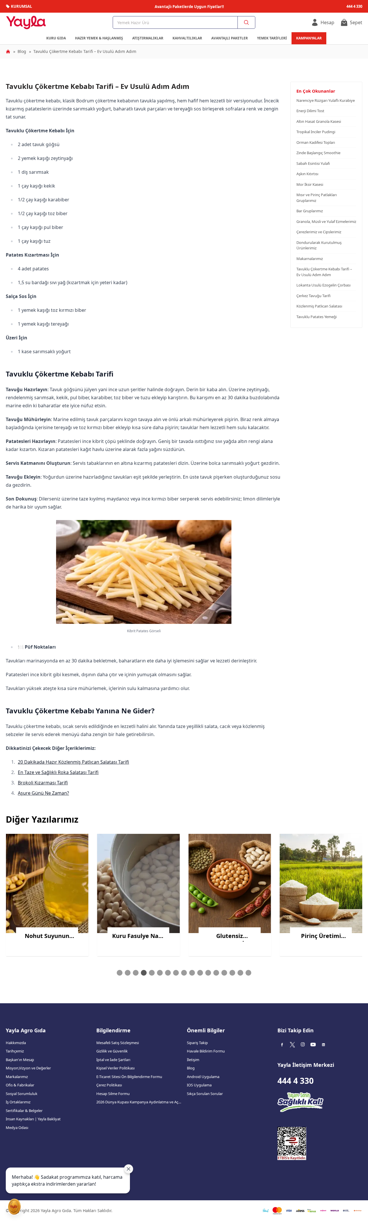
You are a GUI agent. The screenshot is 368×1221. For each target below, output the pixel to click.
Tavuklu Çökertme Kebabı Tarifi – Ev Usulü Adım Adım (324, 271)
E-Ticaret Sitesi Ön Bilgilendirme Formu (129, 1076)
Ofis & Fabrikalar (20, 1085)
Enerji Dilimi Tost (310, 110)
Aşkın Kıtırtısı (307, 173)
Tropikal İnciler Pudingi (315, 131)
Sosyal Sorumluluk (21, 1093)
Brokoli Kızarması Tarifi (43, 782)
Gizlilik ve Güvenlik (112, 1051)
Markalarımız (17, 1076)
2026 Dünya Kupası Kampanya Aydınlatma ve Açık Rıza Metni (138, 1102)
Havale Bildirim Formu (206, 1051)
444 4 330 (295, 1080)
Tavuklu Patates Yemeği (316, 316)
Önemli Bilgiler (206, 1030)
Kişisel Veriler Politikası (115, 1068)
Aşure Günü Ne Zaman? (43, 793)
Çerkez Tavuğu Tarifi (313, 295)
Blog (191, 1068)
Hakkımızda (16, 1042)
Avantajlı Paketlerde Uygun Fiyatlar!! (189, 6)
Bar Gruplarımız (309, 210)
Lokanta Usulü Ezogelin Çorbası (323, 285)
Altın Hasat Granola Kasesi (318, 121)
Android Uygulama (203, 1076)
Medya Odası (17, 1127)
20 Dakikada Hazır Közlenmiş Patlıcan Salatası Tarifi (73, 762)
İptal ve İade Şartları (113, 1059)
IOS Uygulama (199, 1085)
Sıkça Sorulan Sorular (205, 1093)
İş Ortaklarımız (18, 1102)
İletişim (193, 1059)
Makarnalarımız (309, 258)
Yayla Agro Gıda (26, 1030)
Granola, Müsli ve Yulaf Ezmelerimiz (326, 221)
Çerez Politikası (109, 1085)
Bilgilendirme (113, 1030)
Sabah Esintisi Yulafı (313, 163)
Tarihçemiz (15, 1051)
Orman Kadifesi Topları (315, 142)
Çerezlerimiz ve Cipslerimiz (318, 231)
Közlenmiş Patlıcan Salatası (319, 306)
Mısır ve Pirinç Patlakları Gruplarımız (316, 197)
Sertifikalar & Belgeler (24, 1110)
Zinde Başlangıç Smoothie (318, 152)
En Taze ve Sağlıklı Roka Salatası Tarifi (58, 772)
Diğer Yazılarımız (42, 819)
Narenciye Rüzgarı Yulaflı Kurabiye (325, 100)
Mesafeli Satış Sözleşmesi (117, 1042)
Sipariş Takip (197, 1042)
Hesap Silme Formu (113, 1093)
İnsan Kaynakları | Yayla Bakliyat (33, 1118)
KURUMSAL (21, 6)
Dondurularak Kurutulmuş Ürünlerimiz (319, 245)
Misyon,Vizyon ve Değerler (28, 1068)
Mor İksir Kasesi (309, 184)
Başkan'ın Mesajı (20, 1059)
